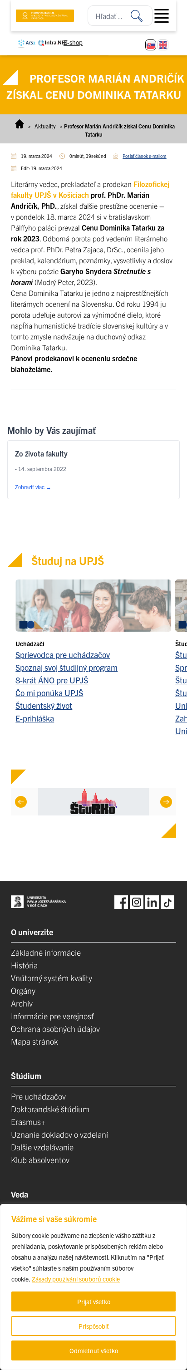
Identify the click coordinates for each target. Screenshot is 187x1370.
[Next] (166, 802)
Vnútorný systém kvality (51, 977)
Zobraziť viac (33, 486)
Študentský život (43, 705)
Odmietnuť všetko (93, 1350)
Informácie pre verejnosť (52, 1016)
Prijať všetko (93, 1301)
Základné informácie (46, 952)
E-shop (73, 42)
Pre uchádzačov (38, 1096)
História (24, 965)
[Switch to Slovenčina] (151, 45)
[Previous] (21, 802)
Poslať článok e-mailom (144, 156)
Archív (22, 1003)
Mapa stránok (34, 1041)
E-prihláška (34, 718)
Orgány (23, 990)
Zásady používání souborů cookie (76, 1279)
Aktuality (45, 126)
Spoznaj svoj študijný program (66, 667)
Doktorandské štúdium (50, 1109)
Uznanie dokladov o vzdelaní (59, 1134)
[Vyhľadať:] (142, 15)
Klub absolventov (40, 1159)
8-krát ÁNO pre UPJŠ (51, 680)
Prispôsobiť (94, 1326)
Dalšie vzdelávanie (42, 1147)
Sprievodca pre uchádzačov (62, 654)
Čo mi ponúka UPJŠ (49, 692)
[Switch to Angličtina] (163, 45)
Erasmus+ (28, 1121)
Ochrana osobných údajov (55, 1028)
